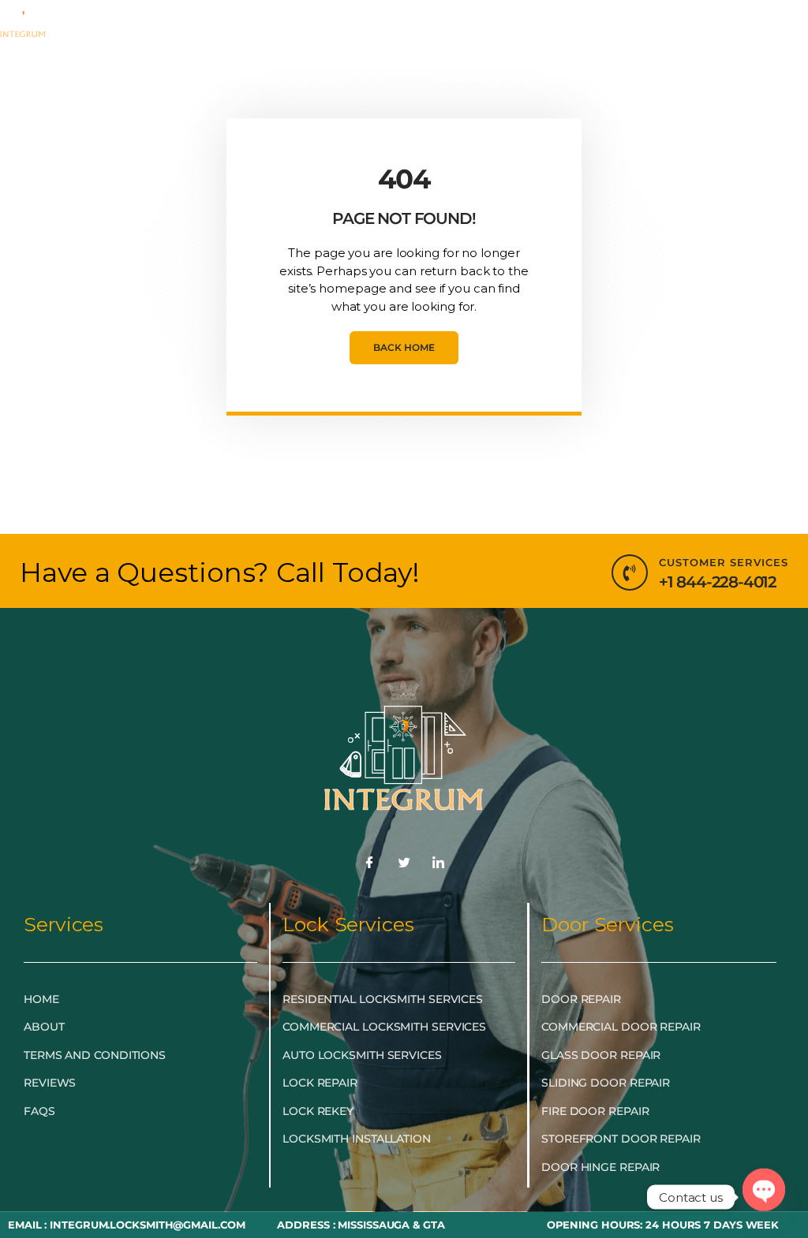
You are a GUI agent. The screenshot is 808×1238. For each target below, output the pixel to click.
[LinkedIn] (439, 863)
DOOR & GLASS (501, 17)
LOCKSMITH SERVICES (341, 17)
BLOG (600, 17)
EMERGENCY (191, 17)
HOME (106, 17)
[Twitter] (404, 863)
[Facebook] (369, 863)
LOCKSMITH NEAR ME (341, 54)
